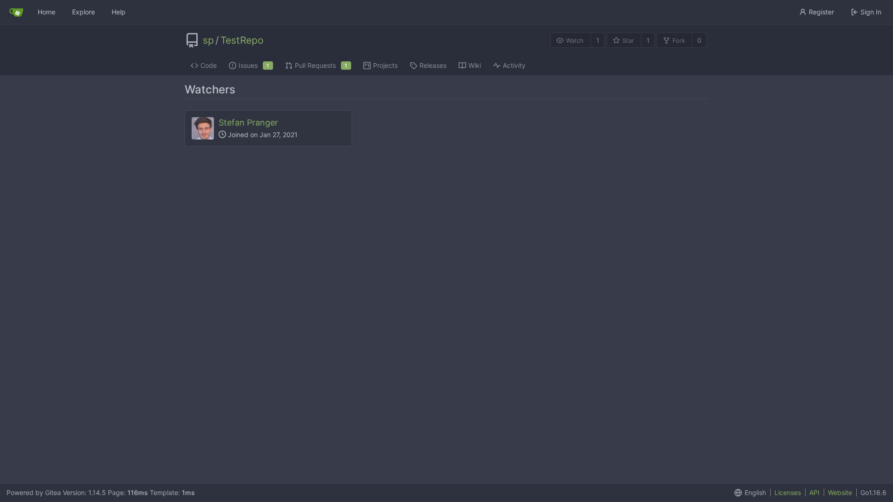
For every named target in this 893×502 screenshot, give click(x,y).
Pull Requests (321, 65)
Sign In (870, 12)
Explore (83, 12)
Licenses (787, 492)
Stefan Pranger (248, 122)
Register (821, 12)
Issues (254, 65)
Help (119, 12)
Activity (514, 65)
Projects (385, 65)
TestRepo (242, 40)
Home (46, 12)
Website (840, 492)
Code (208, 65)
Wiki (474, 65)
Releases (433, 65)
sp (208, 40)
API (814, 492)
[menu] (748, 492)
